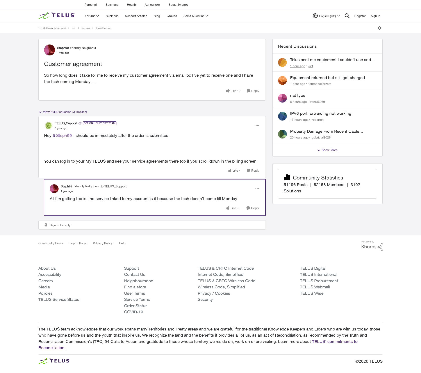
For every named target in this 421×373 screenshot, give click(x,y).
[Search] (347, 15)
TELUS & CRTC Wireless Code (226, 280)
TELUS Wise (311, 293)
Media (44, 286)
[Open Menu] (379, 28)
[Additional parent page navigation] (73, 28)
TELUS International (318, 274)
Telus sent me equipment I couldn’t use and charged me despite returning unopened (330, 59)
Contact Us (134, 274)
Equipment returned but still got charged (327, 77)
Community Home (50, 243)
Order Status (136, 305)
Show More (330, 150)
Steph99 (63, 48)
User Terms (134, 293)
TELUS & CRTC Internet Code (226, 268)
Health (131, 4)
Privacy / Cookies (214, 293)
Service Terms (137, 299)
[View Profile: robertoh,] (282, 116)
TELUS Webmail (315, 286)
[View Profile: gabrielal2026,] (282, 134)
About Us (47, 268)
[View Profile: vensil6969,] (282, 98)
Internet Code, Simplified (220, 274)
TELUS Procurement (319, 280)
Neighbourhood (138, 280)
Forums (85, 28)
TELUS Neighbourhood (52, 28)
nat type (297, 95)
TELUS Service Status (58, 299)
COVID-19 (133, 311)
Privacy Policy (102, 243)
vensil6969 (317, 101)
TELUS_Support (66, 123)
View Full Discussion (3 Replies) (65, 112)
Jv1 (311, 66)
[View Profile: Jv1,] (282, 62)
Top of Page (78, 243)
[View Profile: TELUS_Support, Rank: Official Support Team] (48, 125)
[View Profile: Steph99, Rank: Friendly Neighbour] (49, 49)
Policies (45, 293)
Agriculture (152, 4)
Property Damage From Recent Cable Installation (324, 131)
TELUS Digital (313, 268)
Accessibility (49, 274)
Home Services (103, 28)
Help (122, 243)
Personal (90, 4)
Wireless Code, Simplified (221, 286)
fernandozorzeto (320, 83)
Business (111, 4)
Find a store (135, 286)
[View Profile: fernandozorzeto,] (282, 80)
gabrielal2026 (321, 137)
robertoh (318, 119)
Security (205, 299)
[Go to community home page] (57, 15)
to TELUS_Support (114, 186)
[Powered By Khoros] (372, 246)
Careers (45, 280)
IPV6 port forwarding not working (320, 113)
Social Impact (178, 4)
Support (131, 268)
